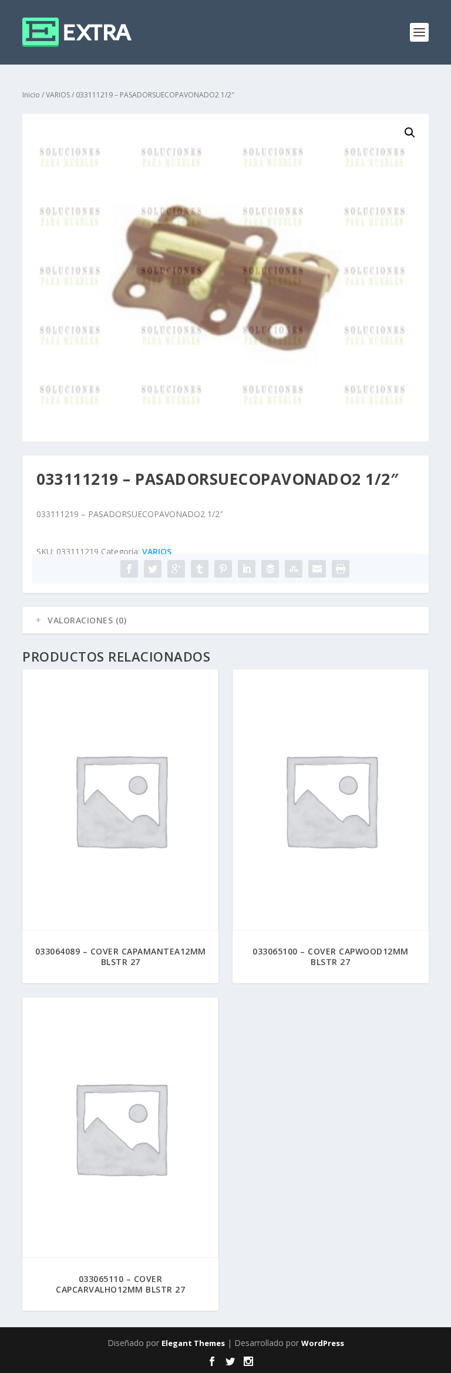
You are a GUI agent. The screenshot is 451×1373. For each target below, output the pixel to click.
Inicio (31, 95)
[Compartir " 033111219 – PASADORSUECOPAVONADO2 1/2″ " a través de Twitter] (152, 569)
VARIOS (58, 95)
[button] (409, 132)
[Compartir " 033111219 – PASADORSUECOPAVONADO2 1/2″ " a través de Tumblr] (199, 569)
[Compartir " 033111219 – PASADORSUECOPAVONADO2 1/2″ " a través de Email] (317, 569)
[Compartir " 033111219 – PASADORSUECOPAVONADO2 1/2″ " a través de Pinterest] (223, 569)
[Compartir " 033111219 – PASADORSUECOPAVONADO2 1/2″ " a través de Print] (340, 569)
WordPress (322, 1343)
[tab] (225, 620)
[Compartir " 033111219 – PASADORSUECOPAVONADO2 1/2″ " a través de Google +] (176, 569)
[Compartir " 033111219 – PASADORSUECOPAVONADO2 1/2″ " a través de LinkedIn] (246, 569)
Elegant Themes (193, 1343)
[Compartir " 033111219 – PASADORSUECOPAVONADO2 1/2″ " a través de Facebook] (129, 569)
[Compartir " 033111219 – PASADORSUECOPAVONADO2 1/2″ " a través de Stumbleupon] (293, 569)
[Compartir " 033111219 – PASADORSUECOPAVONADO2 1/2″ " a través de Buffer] (270, 569)
